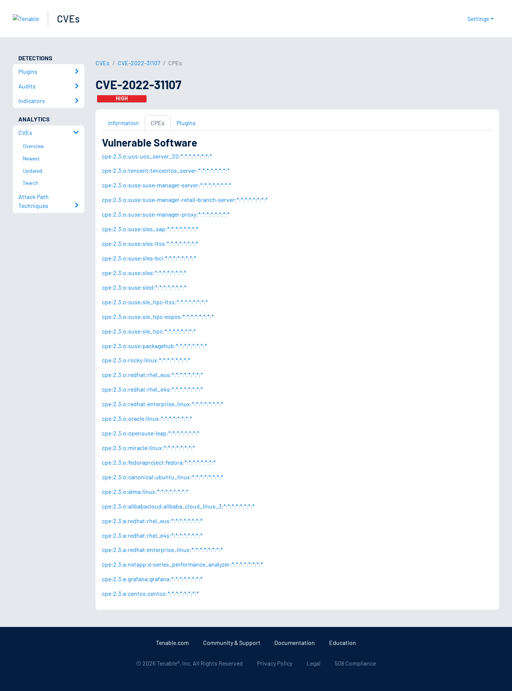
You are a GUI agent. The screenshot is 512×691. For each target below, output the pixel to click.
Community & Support (231, 642)
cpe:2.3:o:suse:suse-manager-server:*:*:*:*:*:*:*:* (166, 184)
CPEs (158, 122)
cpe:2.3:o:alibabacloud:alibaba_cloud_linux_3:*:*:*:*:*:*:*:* (178, 506)
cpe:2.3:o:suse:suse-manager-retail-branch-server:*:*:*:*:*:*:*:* (185, 199)
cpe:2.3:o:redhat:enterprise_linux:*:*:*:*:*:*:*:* (162, 403)
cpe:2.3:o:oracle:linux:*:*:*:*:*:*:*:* (147, 418)
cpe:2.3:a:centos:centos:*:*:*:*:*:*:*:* (150, 593)
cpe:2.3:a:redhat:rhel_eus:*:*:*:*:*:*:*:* (152, 520)
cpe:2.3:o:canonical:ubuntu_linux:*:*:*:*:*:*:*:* (162, 476)
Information (123, 122)
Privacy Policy (274, 663)
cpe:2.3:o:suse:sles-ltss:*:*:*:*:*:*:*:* (150, 243)
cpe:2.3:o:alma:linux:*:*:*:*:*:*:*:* (145, 491)
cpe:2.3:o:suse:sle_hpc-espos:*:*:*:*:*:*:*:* (158, 316)
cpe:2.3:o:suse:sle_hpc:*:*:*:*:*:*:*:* (149, 331)
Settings (478, 18)
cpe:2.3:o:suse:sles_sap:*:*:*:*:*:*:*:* (150, 228)
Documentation (294, 642)
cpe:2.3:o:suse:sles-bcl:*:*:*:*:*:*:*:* (149, 258)
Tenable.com (172, 642)
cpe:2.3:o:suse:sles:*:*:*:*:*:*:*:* (144, 272)
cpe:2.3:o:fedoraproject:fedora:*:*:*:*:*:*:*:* (159, 462)
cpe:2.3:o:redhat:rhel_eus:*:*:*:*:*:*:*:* (152, 374)
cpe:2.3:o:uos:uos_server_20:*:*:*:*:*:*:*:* (157, 156)
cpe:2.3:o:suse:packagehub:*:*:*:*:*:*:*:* (154, 345)
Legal (313, 663)
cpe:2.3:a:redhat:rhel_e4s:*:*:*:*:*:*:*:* (152, 535)
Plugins (186, 122)
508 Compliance (355, 663)
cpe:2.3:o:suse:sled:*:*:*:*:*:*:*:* (144, 287)
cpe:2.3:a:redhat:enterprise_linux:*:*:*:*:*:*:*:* (162, 549)
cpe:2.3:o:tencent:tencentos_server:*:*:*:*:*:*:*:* (165, 170)
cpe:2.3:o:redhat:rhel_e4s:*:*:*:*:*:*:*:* (152, 389)
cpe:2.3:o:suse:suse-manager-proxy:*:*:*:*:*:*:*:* (165, 214)
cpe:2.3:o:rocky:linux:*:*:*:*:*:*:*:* (146, 359)
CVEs (68, 18)
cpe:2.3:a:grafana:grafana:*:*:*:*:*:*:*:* (152, 578)
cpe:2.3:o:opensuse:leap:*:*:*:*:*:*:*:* (150, 433)
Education (342, 642)
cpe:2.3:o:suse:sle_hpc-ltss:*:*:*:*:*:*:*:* (155, 301)
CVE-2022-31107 (139, 62)
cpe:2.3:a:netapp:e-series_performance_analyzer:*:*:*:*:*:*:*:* (182, 564)
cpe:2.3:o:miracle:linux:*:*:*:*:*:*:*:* (148, 447)
